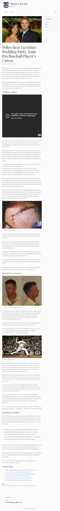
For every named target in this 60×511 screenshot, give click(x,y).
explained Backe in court (29, 325)
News (12, 12)
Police (47, 27)
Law (46, 22)
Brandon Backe (14, 485)
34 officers (10, 242)
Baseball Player (7, 485)
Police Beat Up (25, 485)
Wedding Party (32, 485)
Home (5, 12)
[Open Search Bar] (56, 12)
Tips (46, 29)
